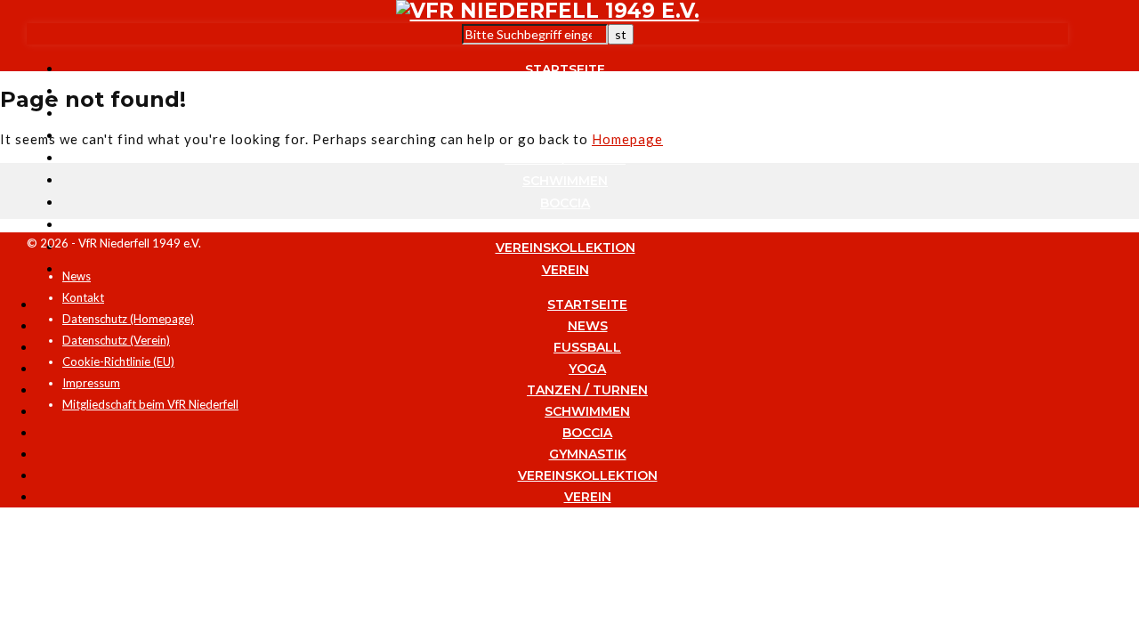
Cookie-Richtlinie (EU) (118, 361)
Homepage (627, 139)
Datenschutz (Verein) (116, 340)
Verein (565, 270)
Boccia (565, 203)
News (565, 92)
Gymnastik (565, 225)
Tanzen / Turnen (565, 158)
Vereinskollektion (565, 247)
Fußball (565, 114)
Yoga (587, 369)
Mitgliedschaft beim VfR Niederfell (150, 404)
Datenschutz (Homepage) (128, 319)
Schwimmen (565, 181)
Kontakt (83, 297)
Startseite (565, 69)
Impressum (91, 383)
